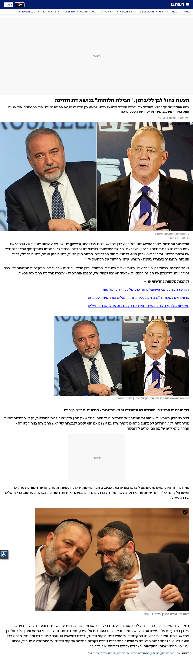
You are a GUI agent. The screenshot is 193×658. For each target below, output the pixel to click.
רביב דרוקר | (182, 118)
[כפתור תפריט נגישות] (4, 554)
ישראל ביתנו (108, 653)
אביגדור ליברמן (170, 653)
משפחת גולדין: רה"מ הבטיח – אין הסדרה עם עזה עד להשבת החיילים (138, 306)
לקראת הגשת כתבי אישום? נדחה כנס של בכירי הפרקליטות (146, 289)
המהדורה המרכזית (138, 653)
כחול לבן (93, 653)
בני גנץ (155, 653)
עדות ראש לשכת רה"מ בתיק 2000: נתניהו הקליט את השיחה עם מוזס (138, 298)
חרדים (121, 653)
